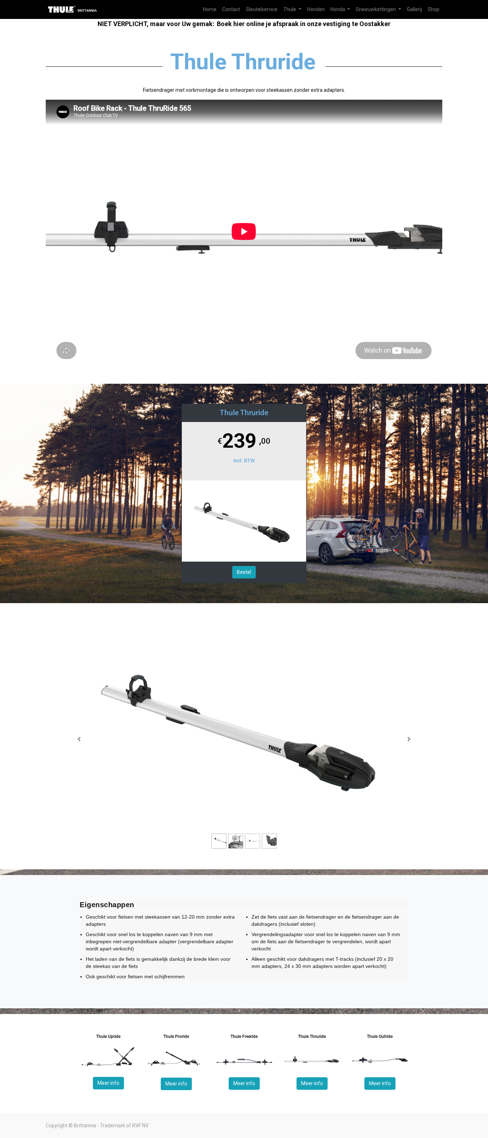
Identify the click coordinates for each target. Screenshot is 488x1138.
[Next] (409, 739)
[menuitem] (209, 9)
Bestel (244, 572)
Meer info (108, 1083)
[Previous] (79, 739)
